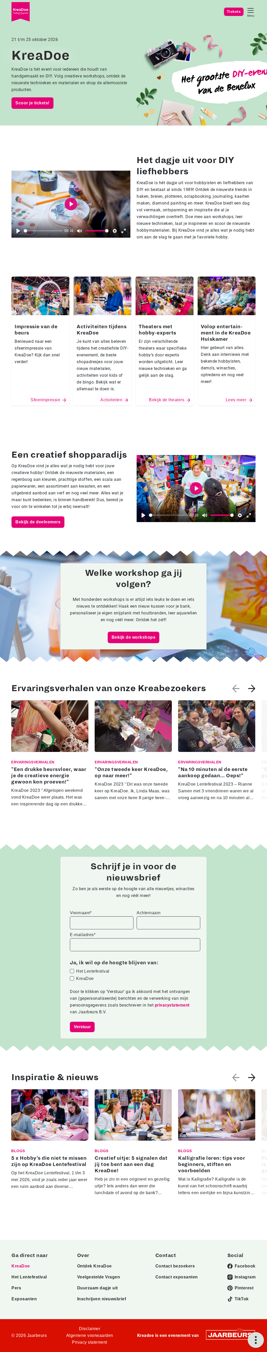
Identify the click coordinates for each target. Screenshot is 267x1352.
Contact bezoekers (175, 1266)
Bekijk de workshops (134, 637)
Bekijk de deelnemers (37, 522)
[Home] (20, 12)
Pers (16, 1288)
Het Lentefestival (93, 971)
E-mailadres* (82, 934)
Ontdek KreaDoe (94, 1266)
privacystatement (172, 1005)
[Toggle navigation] (251, 12)
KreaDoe (85, 978)
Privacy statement (89, 1342)
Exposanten (24, 1299)
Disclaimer (89, 1328)
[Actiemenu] (256, 1340)
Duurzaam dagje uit (97, 1288)
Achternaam (148, 913)
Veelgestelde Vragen (98, 1277)
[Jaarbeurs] (230, 1334)
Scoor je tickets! (32, 103)
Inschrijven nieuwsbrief (101, 1299)
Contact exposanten (176, 1277)
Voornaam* (81, 913)
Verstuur (82, 1027)
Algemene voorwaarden (89, 1335)
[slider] (43, 230)
